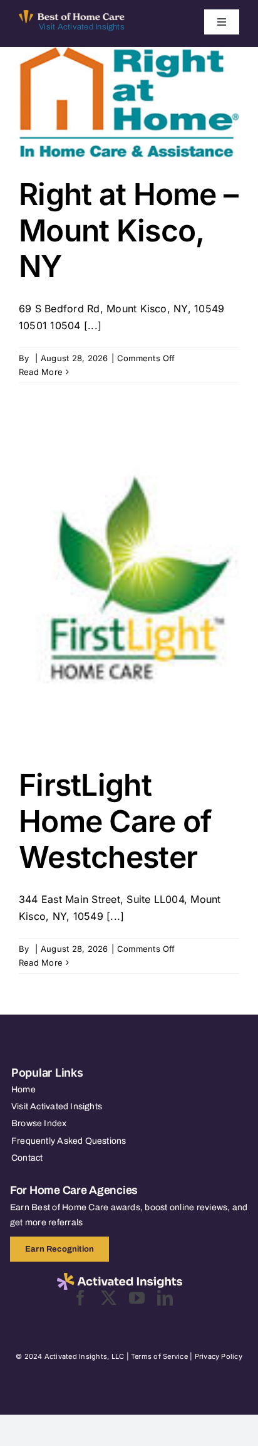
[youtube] (137, 1298)
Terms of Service (159, 1356)
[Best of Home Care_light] (72, 15)
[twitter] (108, 1298)
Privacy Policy (218, 1356)
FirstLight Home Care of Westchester (115, 820)
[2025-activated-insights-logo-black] (119, 1278)
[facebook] (80, 1298)
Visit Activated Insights (82, 27)
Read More (41, 372)
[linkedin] (165, 1298)
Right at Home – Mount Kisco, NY (128, 230)
